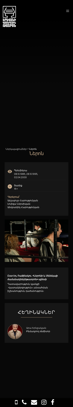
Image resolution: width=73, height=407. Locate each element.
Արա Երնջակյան (36, 327)
